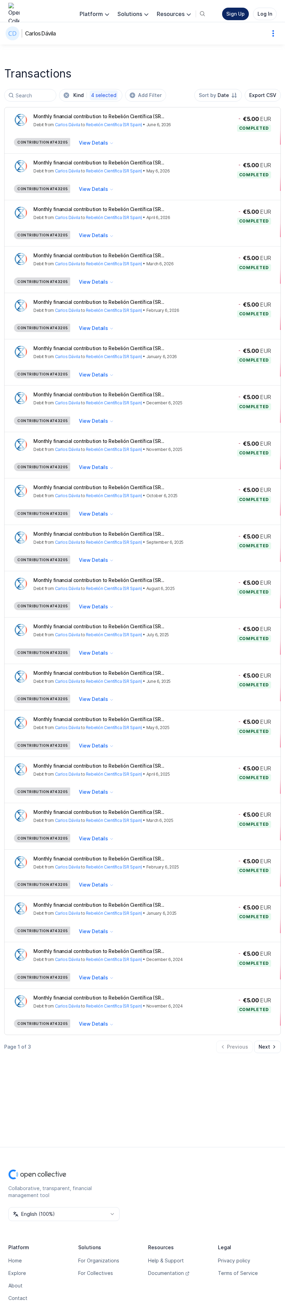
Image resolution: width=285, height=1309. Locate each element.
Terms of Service (238, 1273)
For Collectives (95, 1273)
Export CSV (262, 95)
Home (15, 1260)
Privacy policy (234, 1260)
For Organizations (98, 1260)
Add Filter (150, 95)
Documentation (166, 1273)
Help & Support (166, 1260)
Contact (17, 1298)
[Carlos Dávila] (14, 33)
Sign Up (235, 14)
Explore (17, 1273)
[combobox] (218, 95)
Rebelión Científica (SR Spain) (114, 124)
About (15, 1285)
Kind (94, 95)
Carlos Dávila (40, 33)
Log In (265, 14)
